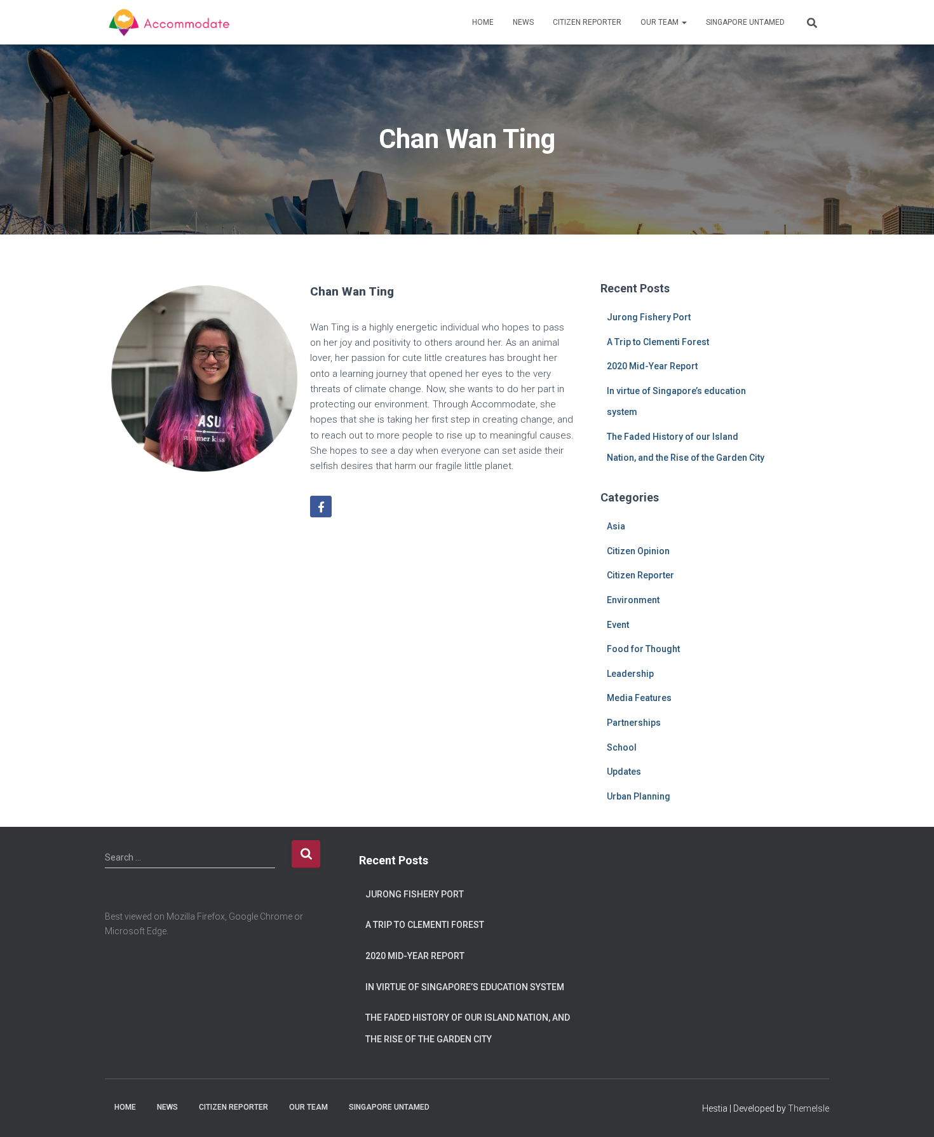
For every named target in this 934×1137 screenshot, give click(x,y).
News (523, 22)
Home (483, 22)
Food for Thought (643, 649)
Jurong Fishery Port (649, 317)
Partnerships (634, 723)
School (622, 747)
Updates (624, 771)
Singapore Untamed (745, 22)
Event (618, 625)
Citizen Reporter (587, 22)
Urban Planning (638, 796)
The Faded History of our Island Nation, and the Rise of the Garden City (467, 1028)
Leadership (630, 674)
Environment (633, 600)
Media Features (639, 698)
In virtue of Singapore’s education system (464, 987)
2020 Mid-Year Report (652, 366)
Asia (616, 526)
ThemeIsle (808, 1108)
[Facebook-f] (321, 506)
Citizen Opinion (638, 551)
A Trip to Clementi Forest (658, 342)
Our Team (660, 22)
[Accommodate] (171, 22)
